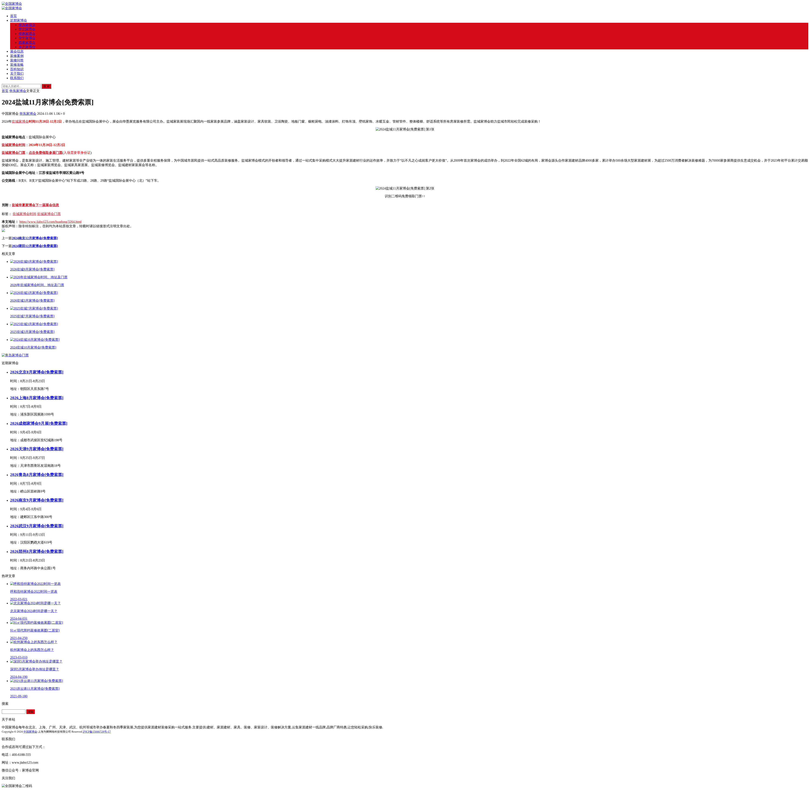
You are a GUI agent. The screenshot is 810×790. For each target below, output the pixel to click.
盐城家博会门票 (13, 152)
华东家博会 (27, 25)
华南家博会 (27, 33)
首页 (13, 16)
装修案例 (17, 56)
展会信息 (17, 51)
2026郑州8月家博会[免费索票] (36, 551)
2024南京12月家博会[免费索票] (35, 238)
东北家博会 (27, 47)
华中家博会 (27, 38)
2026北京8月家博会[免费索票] (36, 372)
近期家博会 (18, 20)
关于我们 (17, 73)
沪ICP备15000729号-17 (97, 731)
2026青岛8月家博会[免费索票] (36, 474)
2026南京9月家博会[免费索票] (36, 500)
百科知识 (17, 69)
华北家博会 (27, 29)
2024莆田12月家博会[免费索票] (35, 246)
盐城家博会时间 (13, 145)
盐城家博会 (20, 121)
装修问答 (17, 60)
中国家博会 (30, 731)
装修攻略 (17, 64)
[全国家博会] (12, 3)
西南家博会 (27, 42)
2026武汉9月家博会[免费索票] (36, 526)
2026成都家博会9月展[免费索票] (38, 423)
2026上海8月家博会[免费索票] (36, 398)
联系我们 (17, 78)
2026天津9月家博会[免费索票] (36, 449)
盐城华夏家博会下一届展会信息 (35, 205)
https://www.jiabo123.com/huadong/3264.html (50, 221)
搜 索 (46, 86)
